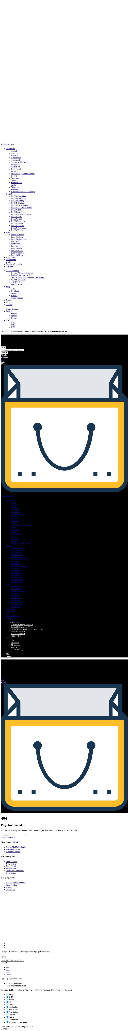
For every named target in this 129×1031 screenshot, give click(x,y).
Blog (8, 302)
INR (13, 325)
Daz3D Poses (16, 217)
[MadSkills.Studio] (8, 142)
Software (9, 266)
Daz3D (9, 194)
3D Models (10, 149)
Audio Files (10, 257)
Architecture (16, 158)
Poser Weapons (17, 246)
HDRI (8, 262)
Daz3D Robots (17, 223)
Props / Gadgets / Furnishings (23, 173)
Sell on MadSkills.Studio (16, 847)
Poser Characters (17, 235)
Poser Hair (15, 241)
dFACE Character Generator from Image (27, 277)
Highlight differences (17, 986)
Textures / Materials (14, 264)
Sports (13, 180)
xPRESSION (16, 284)
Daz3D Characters (18, 198)
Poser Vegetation (17, 253)
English (9, 311)
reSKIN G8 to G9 (18, 280)
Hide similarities (15, 983)
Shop (8, 286)
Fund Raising (11, 885)
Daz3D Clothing (17, 201)
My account (16, 293)
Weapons (14, 189)
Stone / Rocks (16, 183)
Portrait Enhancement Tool (21, 275)
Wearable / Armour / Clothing (23, 192)
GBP (13, 327)
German (14, 318)
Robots (14, 176)
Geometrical (16, 169)
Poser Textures (17, 250)
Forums (9, 300)
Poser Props (16, 244)
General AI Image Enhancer (22, 273)
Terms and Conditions (15, 871)
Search (4, 353)
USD (8, 320)
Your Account (11, 862)
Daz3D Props (16, 219)
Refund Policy (12, 866)
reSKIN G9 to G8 (18, 282)
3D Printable (11, 260)
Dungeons (15, 164)
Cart (12, 289)
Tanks (13, 185)
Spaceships (15, 178)
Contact (9, 305)
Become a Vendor (13, 852)
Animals (14, 155)
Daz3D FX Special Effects (21, 207)
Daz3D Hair (16, 210)
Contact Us (10, 889)
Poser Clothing (17, 237)
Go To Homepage (8, 837)
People (14, 171)
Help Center (11, 873)
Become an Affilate (13, 849)
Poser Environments (19, 239)
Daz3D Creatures (18, 203)
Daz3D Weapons (18, 221)
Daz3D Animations (18, 196)
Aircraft (14, 151)
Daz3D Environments (19, 205)
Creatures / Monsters (19, 162)
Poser (8, 232)
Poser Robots (16, 248)
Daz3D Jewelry (17, 212)
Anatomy (15, 153)
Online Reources (12, 271)
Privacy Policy (12, 868)
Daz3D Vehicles (17, 230)
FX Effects (15, 167)
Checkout (15, 291)
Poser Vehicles (17, 255)
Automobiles (16, 160)
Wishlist (14, 296)
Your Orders (11, 864)
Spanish (14, 316)
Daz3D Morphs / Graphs (21, 214)
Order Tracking (17, 298)
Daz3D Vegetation (18, 228)
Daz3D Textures (17, 226)
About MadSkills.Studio (15, 883)
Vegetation (15, 187)
